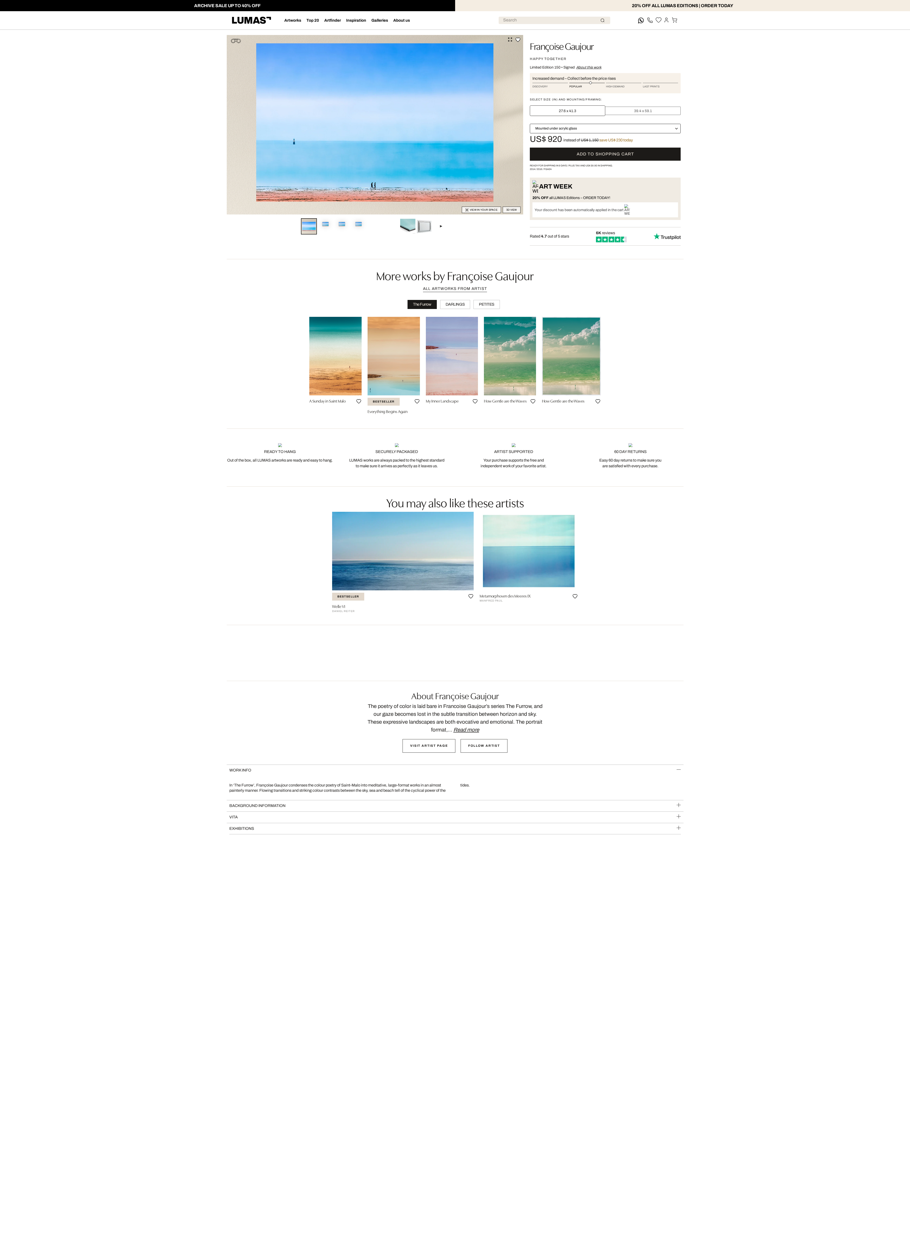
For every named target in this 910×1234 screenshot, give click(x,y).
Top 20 (312, 20)
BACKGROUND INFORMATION (257, 806)
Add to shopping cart (605, 154)
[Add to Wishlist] (518, 39)
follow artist (484, 745)
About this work (588, 67)
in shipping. (599, 165)
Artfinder (332, 20)
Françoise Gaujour (561, 45)
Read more (466, 730)
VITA (233, 817)
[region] (455, 367)
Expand (510, 39)
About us (401, 20)
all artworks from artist (455, 289)
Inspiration (356, 20)
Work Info (240, 770)
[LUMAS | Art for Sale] (251, 20)
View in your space (483, 209)
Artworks (292, 20)
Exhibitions (241, 828)
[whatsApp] (641, 20)
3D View (511, 209)
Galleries (379, 20)
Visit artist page (429, 745)
